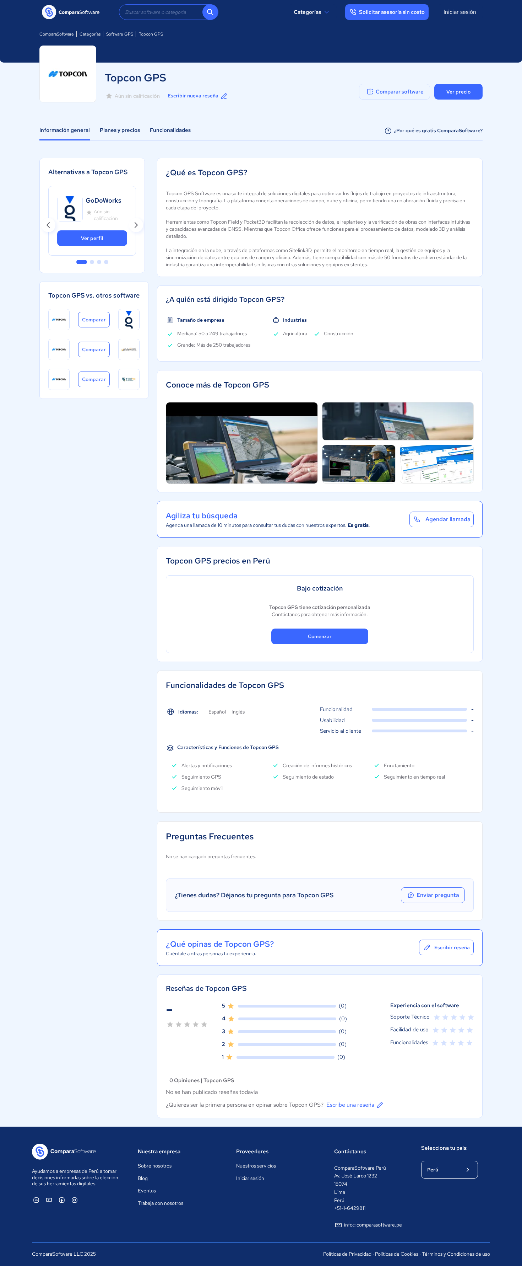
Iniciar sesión (460, 12)
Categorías (307, 12)
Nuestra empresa (159, 1151)
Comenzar (320, 636)
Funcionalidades (170, 130)
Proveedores (252, 1151)
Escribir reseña (452, 947)
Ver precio (458, 92)
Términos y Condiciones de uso (456, 1254)
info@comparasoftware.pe (373, 1225)
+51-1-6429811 (349, 1208)
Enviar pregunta (438, 895)
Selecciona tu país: (444, 1148)
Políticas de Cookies (396, 1254)
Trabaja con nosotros (160, 1203)
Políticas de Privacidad (347, 1254)
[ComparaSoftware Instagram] (74, 1200)
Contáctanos (350, 1151)
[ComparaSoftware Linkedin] (36, 1200)
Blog (143, 1178)
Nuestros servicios (256, 1166)
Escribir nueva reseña (193, 95)
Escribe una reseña (350, 1105)
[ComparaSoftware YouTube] (49, 1200)
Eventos (147, 1190)
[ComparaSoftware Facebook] (62, 1200)
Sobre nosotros (155, 1166)
